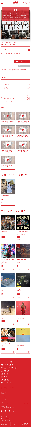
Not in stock (25, 66)
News (4, 377)
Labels (5, 371)
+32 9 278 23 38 (4, 388)
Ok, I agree (14, 424)
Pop (11, 53)
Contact (6, 383)
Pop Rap (15, 53)
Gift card (7, 365)
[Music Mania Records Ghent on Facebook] (1, 411)
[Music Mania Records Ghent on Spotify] (9, 411)
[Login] (29, 3)
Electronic (3, 53)
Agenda (5, 380)
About (5, 374)
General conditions (5, 418)
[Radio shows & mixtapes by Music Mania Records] (13, 411)
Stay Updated (9, 368)
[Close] (27, 9)
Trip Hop (19, 53)
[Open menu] (2, 3)
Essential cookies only (25, 424)
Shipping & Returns (5, 420)
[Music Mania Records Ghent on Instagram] (5, 411)
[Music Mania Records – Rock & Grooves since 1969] (15, 2)
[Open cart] (26, 3)
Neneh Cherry (9, 44)
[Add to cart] (13, 239)
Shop (10, 362)
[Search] (23, 3)
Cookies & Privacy (5, 416)
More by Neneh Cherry (14, 175)
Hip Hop (8, 53)
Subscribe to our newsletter (7, 407)
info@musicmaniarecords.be (7, 387)
